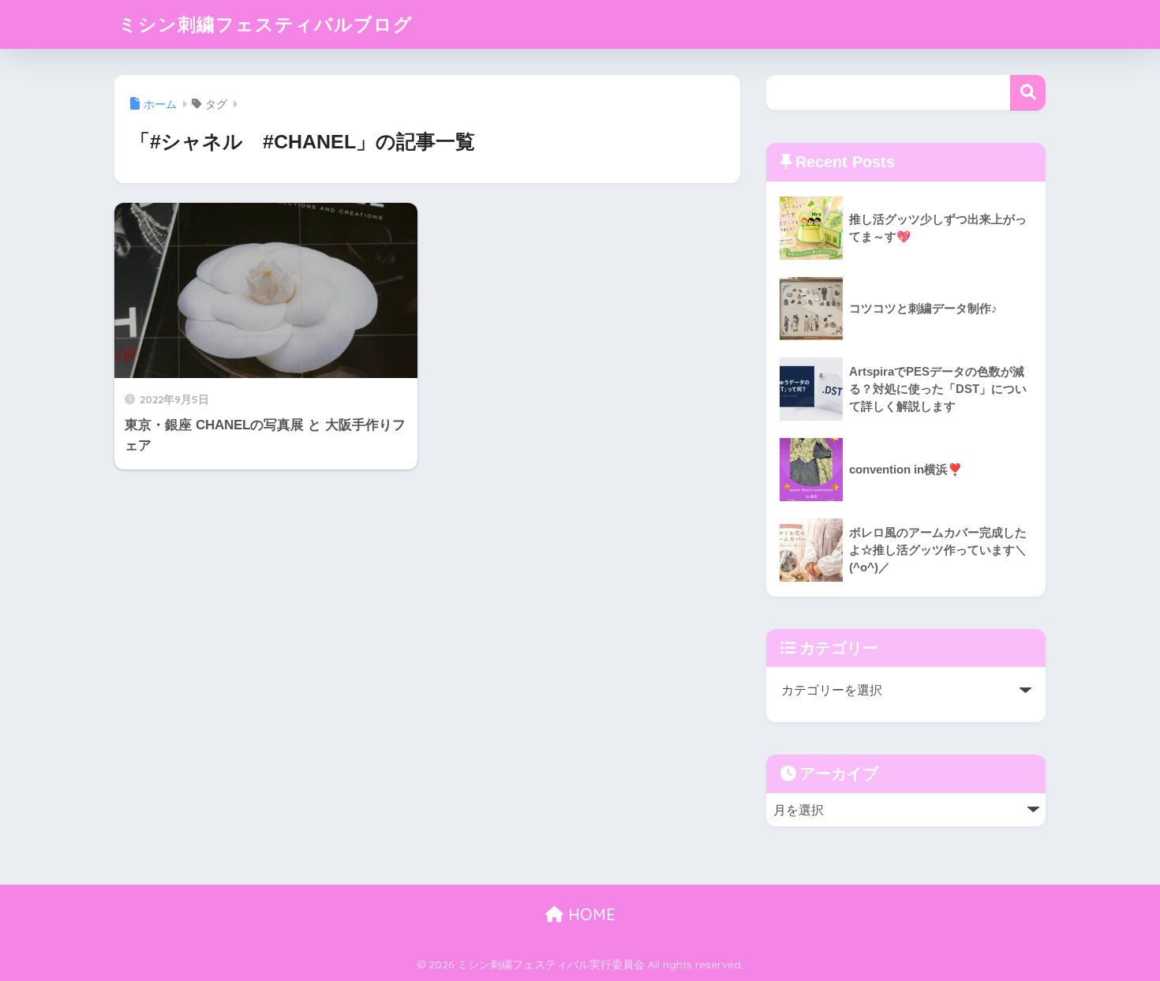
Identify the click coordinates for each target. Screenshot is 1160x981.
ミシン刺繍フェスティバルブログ (265, 24)
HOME (589, 914)
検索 (1028, 92)
